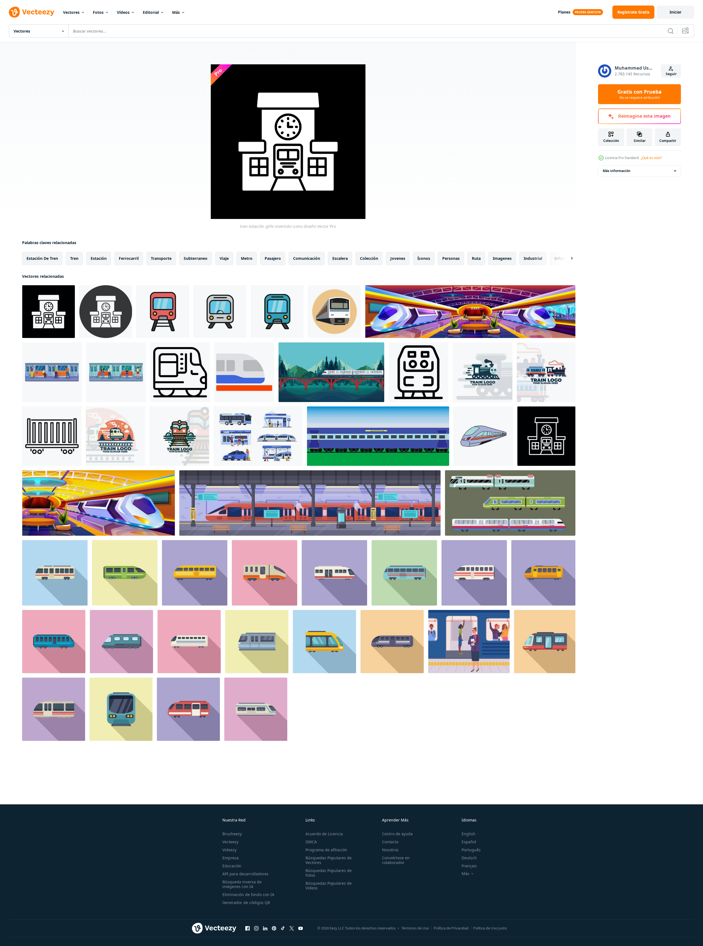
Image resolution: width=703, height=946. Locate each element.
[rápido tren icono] (483, 436)
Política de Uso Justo (490, 928)
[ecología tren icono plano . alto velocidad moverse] (474, 573)
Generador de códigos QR (246, 902)
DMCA (311, 841)
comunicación (306, 258)
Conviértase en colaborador (396, 860)
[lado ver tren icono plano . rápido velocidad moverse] (544, 641)
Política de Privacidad (451, 928)
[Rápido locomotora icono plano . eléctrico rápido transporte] (264, 573)
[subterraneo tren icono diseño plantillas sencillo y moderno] (162, 311)
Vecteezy (230, 841)
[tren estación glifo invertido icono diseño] (48, 311)
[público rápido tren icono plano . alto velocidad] (334, 573)
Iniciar (675, 12)
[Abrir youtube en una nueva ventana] (300, 928)
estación (99, 258)
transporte (161, 258)
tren (74, 258)
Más (176, 12)
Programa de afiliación (326, 849)
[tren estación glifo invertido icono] (105, 311)
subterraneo (195, 258)
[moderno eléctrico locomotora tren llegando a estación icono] (180, 372)
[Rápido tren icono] (334, 311)
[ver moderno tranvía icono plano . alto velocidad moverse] (543, 573)
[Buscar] (670, 31)
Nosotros (390, 849)
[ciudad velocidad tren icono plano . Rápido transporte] (255, 709)
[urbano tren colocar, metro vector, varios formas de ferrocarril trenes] (510, 503)
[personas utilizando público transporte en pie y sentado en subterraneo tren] (52, 372)
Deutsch (469, 857)
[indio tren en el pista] (378, 436)
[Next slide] (567, 258)
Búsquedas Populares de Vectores (329, 860)
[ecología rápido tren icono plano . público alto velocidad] (256, 641)
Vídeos (123, 12)
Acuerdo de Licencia (324, 833)
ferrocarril (129, 258)
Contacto (390, 841)
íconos (423, 258)
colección (369, 258)
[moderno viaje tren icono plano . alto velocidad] (194, 573)
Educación (231, 865)
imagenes (502, 258)
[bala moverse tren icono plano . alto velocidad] (404, 573)
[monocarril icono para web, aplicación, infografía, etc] (244, 372)
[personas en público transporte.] (258, 436)
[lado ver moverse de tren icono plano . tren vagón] (55, 573)
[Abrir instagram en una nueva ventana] (256, 928)
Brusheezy (232, 833)
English (468, 833)
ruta (476, 258)
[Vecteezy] (31, 12)
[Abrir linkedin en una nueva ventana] (265, 928)
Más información (616, 170)
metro (246, 258)
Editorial (151, 12)
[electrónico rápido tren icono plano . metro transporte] (324, 641)
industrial (533, 258)
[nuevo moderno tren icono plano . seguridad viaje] (53, 641)
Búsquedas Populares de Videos (329, 885)
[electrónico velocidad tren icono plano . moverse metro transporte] (53, 709)
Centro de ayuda (397, 833)
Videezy (229, 849)
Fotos (98, 12)
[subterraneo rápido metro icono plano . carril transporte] (120, 709)
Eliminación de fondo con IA (248, 894)
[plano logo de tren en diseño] (482, 372)
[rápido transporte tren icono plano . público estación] (188, 709)
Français (469, 865)
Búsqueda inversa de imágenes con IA (242, 884)
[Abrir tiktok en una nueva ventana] (283, 928)
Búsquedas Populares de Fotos (329, 873)
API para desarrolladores (245, 873)
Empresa (230, 857)
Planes (564, 12)
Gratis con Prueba (639, 94)
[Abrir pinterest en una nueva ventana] (274, 928)
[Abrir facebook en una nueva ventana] (247, 928)
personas (451, 258)
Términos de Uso (415, 928)
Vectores (71, 12)
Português (471, 849)
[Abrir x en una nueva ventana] (291, 928)
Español (469, 841)
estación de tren (42, 258)
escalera (340, 258)
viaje (224, 258)
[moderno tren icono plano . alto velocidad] (392, 641)
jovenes (397, 258)
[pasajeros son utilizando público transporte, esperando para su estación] (116, 372)
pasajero (273, 258)
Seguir (671, 74)
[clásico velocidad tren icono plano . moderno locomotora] (124, 573)
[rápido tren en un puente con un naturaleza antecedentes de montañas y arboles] (331, 372)
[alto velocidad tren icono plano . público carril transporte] (121, 641)
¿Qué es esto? (651, 157)
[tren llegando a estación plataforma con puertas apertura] (418, 372)
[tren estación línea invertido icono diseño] (546, 436)
